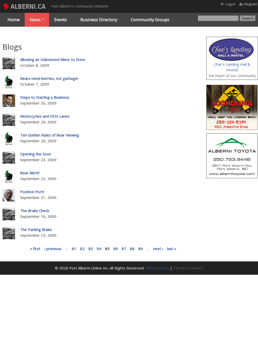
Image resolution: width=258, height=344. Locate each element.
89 (140, 248)
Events (61, 19)
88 (132, 248)
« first (35, 248)
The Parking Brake (36, 229)
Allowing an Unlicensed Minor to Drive (52, 59)
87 (124, 248)
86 (115, 248)
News (36, 19)
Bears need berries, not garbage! (49, 78)
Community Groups (150, 19)
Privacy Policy (157, 267)
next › (158, 248)
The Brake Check (34, 210)
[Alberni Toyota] (231, 136)
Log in (230, 4)
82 (82, 248)
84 (99, 248)
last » (171, 248)
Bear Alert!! (29, 172)
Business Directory (99, 19)
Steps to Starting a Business (44, 97)
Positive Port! (32, 191)
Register (250, 4)
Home (14, 19)
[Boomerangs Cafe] (231, 87)
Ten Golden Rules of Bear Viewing (49, 134)
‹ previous (52, 248)
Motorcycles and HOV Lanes (45, 116)
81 (74, 248)
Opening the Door (35, 153)
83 (90, 248)
